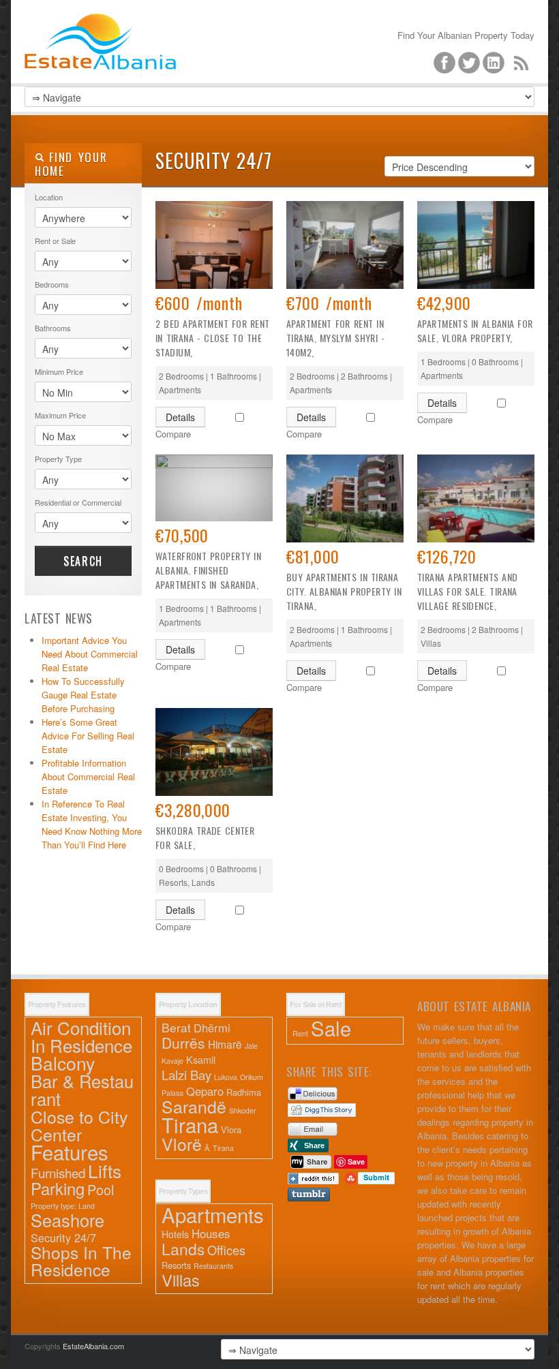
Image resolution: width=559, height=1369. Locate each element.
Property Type (58, 458)
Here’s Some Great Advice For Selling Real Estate (88, 736)
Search (83, 561)
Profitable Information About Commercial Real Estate (88, 776)
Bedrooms (52, 284)
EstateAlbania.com (93, 1345)
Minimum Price (59, 371)
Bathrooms (53, 327)
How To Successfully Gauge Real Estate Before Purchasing (83, 695)
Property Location (188, 1004)
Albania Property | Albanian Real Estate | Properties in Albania (127, 68)
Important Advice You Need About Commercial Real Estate (90, 654)
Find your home (71, 164)
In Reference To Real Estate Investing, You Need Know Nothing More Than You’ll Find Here (92, 824)
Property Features (57, 1004)
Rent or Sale (55, 240)
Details (180, 417)
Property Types (183, 1191)
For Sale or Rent (316, 1004)
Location (49, 196)
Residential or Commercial (78, 502)
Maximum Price (60, 415)
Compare (173, 433)
